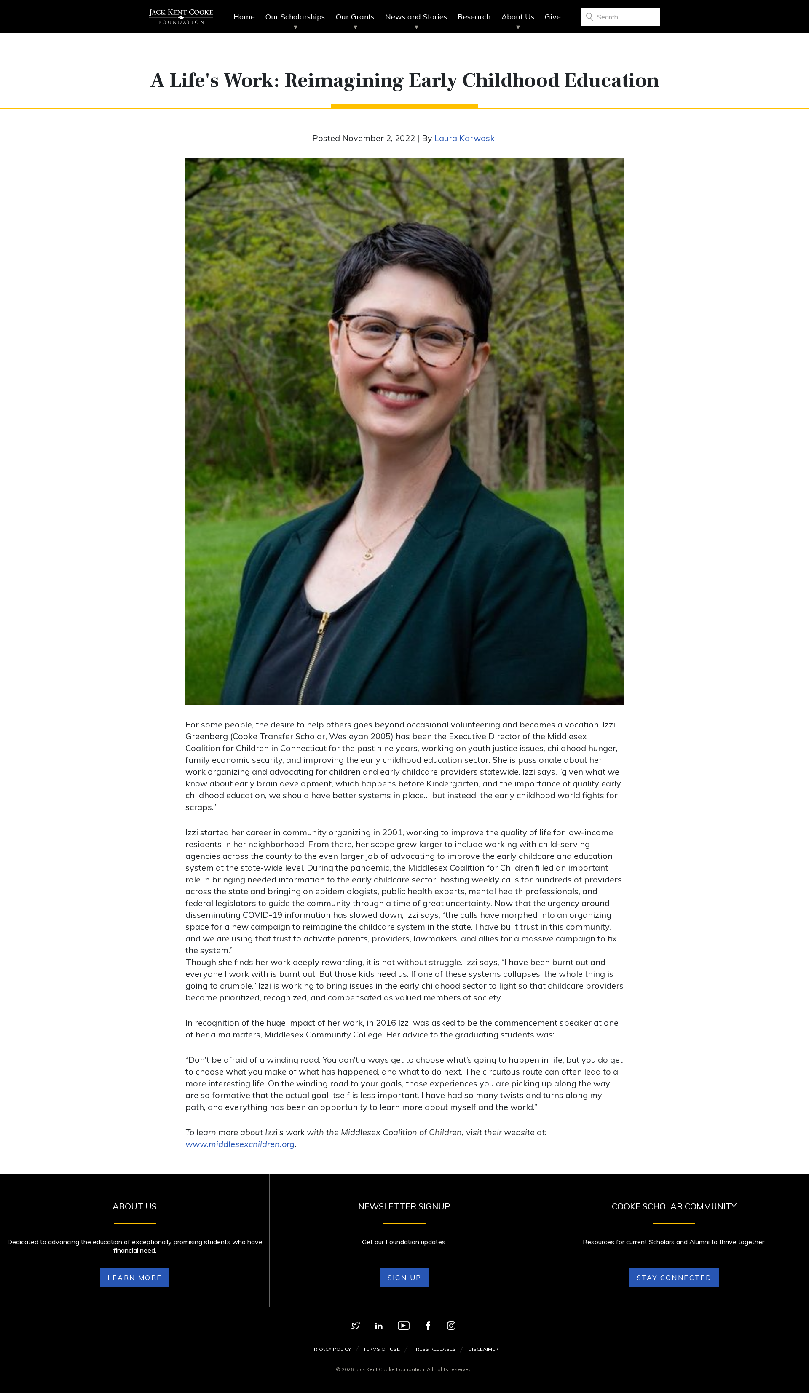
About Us (517, 16)
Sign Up (405, 1277)
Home (244, 16)
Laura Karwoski (465, 138)
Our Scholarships (295, 16)
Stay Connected (674, 1277)
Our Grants (355, 16)
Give (553, 16)
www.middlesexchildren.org (240, 1144)
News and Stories (416, 16)
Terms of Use (381, 1349)
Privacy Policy (331, 1349)
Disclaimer (483, 1349)
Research (474, 16)
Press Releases (434, 1349)
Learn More (134, 1277)
